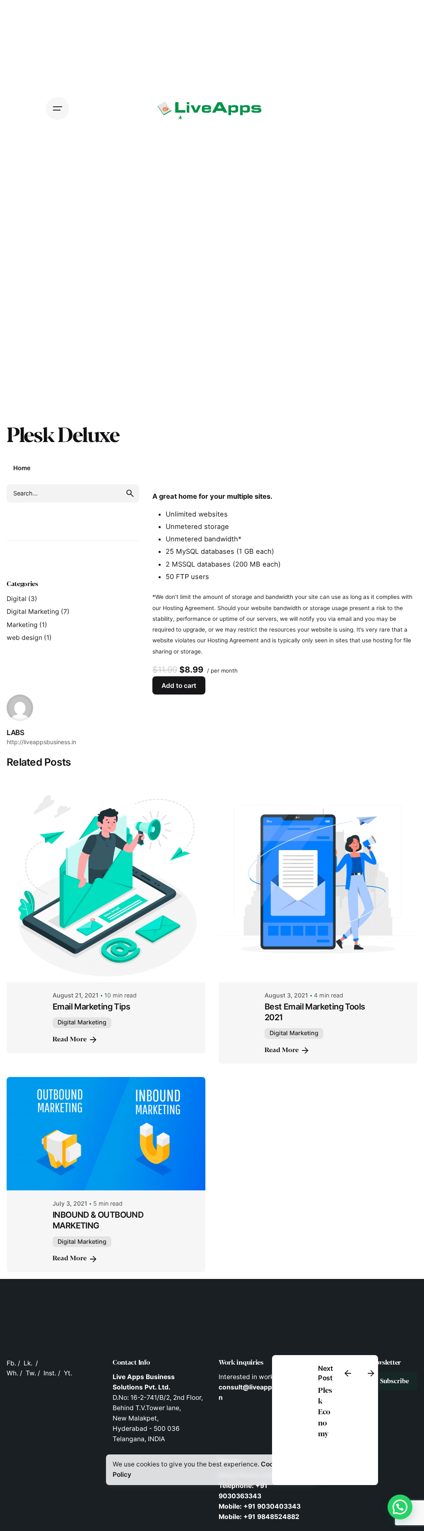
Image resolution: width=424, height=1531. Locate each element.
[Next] (371, 1373)
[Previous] (347, 1373)
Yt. (68, 1373)
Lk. (28, 1363)
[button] (400, 1507)
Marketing (22, 625)
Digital (16, 599)
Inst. (49, 1373)
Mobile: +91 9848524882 (259, 1517)
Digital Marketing (33, 611)
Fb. (11, 1363)
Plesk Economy (325, 1412)
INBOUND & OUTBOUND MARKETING (98, 1220)
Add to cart (178, 686)
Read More (70, 1039)
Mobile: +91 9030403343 (260, 1506)
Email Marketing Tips (91, 1007)
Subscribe (394, 1381)
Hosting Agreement (188, 608)
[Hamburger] (57, 108)
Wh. (12, 1373)
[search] (130, 493)
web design (24, 638)
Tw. (31, 1373)
